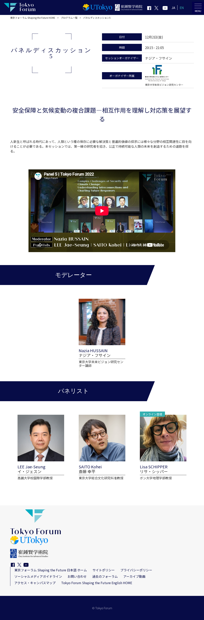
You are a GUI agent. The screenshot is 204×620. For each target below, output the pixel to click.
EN (182, 7)
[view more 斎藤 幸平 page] (102, 447)
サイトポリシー (103, 570)
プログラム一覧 (69, 17)
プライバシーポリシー (136, 570)
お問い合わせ (77, 576)
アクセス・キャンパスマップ (35, 582)
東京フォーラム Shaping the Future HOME (32, 17)
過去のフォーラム (105, 576)
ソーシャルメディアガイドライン (38, 576)
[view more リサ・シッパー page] (163, 447)
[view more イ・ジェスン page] (41, 447)
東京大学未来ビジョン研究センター (164, 84)
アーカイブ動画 (134, 576)
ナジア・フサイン (158, 58)
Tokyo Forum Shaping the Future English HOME (96, 582)
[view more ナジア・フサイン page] (102, 333)
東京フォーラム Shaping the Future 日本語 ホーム (50, 570)
